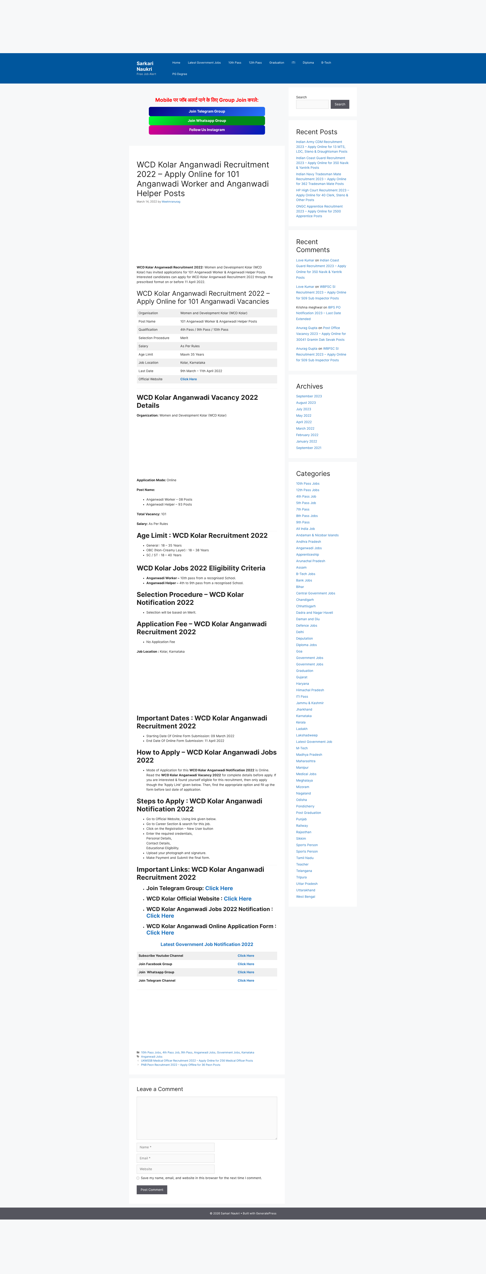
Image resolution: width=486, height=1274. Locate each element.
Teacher (302, 864)
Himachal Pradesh (310, 690)
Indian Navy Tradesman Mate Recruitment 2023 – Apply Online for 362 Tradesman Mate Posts (321, 179)
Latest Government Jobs (204, 62)
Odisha (301, 800)
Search (301, 97)
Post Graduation (308, 813)
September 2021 (308, 448)
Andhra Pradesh (308, 542)
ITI (293, 62)
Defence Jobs (306, 625)
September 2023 (309, 396)
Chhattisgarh (306, 606)
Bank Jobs (304, 580)
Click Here (219, 888)
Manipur (302, 767)
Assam (301, 567)
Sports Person (307, 845)
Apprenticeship (307, 554)
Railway (302, 826)
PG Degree (179, 74)
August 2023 (306, 403)
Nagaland (303, 793)
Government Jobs (228, 1052)
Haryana (302, 684)
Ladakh (302, 729)
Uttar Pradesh (307, 884)
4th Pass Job (171, 1052)
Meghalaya (304, 780)
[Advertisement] (114, 26)
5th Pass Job (306, 503)
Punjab (301, 819)
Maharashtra (306, 761)
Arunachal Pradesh (310, 561)
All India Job (305, 529)
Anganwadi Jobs (204, 1052)
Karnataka (247, 1052)
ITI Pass (302, 696)
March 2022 (305, 428)
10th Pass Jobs (151, 1052)
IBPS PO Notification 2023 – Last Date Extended (318, 313)
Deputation (304, 638)
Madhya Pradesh (309, 755)
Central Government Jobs (315, 593)
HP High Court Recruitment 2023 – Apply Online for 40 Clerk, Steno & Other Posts (322, 195)
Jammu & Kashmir (310, 703)
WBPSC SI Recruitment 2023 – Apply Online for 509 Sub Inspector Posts (321, 292)
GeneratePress (266, 1213)
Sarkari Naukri (145, 66)
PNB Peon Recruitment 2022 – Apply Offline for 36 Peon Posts (180, 1064)
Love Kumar (305, 260)
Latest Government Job (314, 742)
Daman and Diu (308, 619)
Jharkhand (304, 709)
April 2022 (304, 422)
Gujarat (301, 677)
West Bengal (305, 897)
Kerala (301, 722)
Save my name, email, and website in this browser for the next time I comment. (201, 1178)
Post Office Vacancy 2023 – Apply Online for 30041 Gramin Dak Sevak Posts (321, 333)
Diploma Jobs (306, 645)
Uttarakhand (305, 890)
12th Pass (255, 62)
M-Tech (302, 748)
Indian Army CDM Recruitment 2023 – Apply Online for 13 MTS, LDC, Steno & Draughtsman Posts (321, 146)
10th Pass (234, 62)
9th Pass (187, 1052)
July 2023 (303, 409)
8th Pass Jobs (307, 516)
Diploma (308, 62)
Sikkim (301, 838)
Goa (299, 651)
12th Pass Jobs (307, 490)
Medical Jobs (306, 774)
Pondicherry (305, 806)
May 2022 (303, 415)
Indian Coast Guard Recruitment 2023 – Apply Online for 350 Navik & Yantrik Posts (322, 163)
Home (176, 62)
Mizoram (302, 787)
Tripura (301, 877)
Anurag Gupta (306, 328)
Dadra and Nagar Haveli (314, 613)
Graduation (276, 62)
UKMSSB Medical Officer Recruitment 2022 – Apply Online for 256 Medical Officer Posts (197, 1060)
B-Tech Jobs (305, 574)
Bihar (300, 587)
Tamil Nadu (305, 858)
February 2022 (307, 435)
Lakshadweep (307, 735)
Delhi (300, 632)
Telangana (304, 871)
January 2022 (306, 441)
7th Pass (302, 509)
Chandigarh (305, 600)
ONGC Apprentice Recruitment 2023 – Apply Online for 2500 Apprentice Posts (319, 211)
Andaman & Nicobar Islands (317, 535)
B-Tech (326, 62)
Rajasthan (303, 832)
